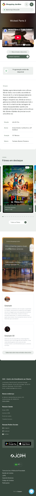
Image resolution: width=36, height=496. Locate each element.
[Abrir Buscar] (26, 4)
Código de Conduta (8, 480)
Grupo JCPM (5, 410)
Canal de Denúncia (7, 478)
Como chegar (5, 401)
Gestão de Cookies (7, 473)
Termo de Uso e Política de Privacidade (13, 470)
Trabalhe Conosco (7, 419)
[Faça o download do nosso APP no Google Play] (11, 444)
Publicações (6, 483)
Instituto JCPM (6, 413)
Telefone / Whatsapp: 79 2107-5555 (12, 386)
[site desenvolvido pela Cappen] (20, 491)
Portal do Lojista (6, 416)
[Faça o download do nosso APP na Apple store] (24, 444)
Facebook (6, 431)
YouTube (6, 434)
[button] (3, 216)
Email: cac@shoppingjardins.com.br (12, 388)
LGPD (4, 475)
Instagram (6, 428)
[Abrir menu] (31, 4)
